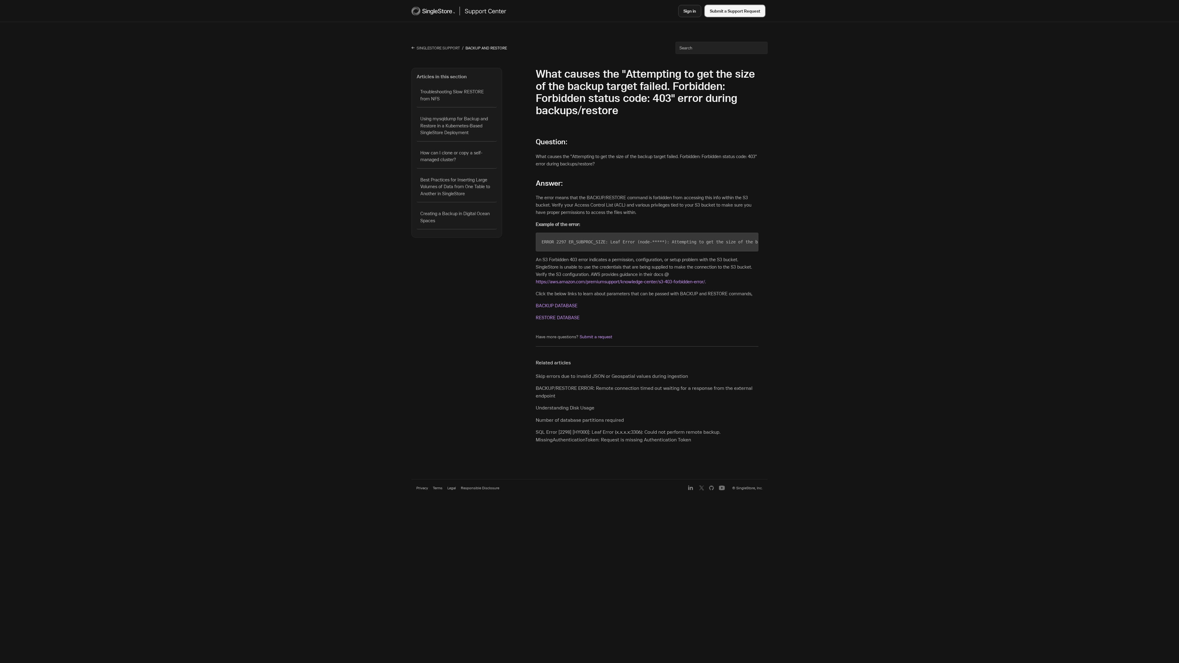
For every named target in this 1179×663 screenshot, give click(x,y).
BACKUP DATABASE (557, 305)
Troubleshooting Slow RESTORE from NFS (452, 95)
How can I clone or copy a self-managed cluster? (451, 156)
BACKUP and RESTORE (486, 47)
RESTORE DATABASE (558, 317)
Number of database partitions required (580, 420)
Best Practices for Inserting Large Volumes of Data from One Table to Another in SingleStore (455, 186)
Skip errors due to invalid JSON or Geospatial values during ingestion (612, 376)
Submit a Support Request (735, 11)
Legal (451, 488)
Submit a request (596, 336)
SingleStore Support (438, 47)
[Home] (458, 10)
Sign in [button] (689, 11)
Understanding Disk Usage (565, 408)
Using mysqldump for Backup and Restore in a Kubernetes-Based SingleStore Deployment (454, 125)
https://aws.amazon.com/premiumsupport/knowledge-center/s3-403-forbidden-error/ (620, 282)
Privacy (422, 488)
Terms (437, 488)
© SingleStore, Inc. (747, 488)
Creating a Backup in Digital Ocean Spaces (455, 217)
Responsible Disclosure (480, 488)
